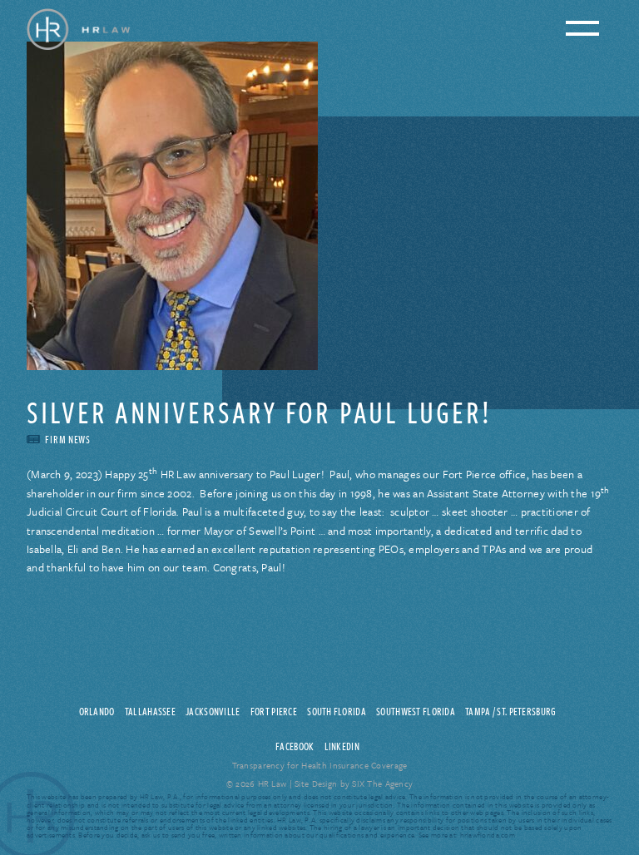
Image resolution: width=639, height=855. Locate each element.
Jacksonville (213, 711)
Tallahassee (150, 711)
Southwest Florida (415, 711)
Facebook (294, 746)
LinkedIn (341, 746)
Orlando (97, 711)
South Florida (336, 711)
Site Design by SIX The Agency (354, 783)
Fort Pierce (273, 711)
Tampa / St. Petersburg (510, 711)
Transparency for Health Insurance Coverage (320, 765)
